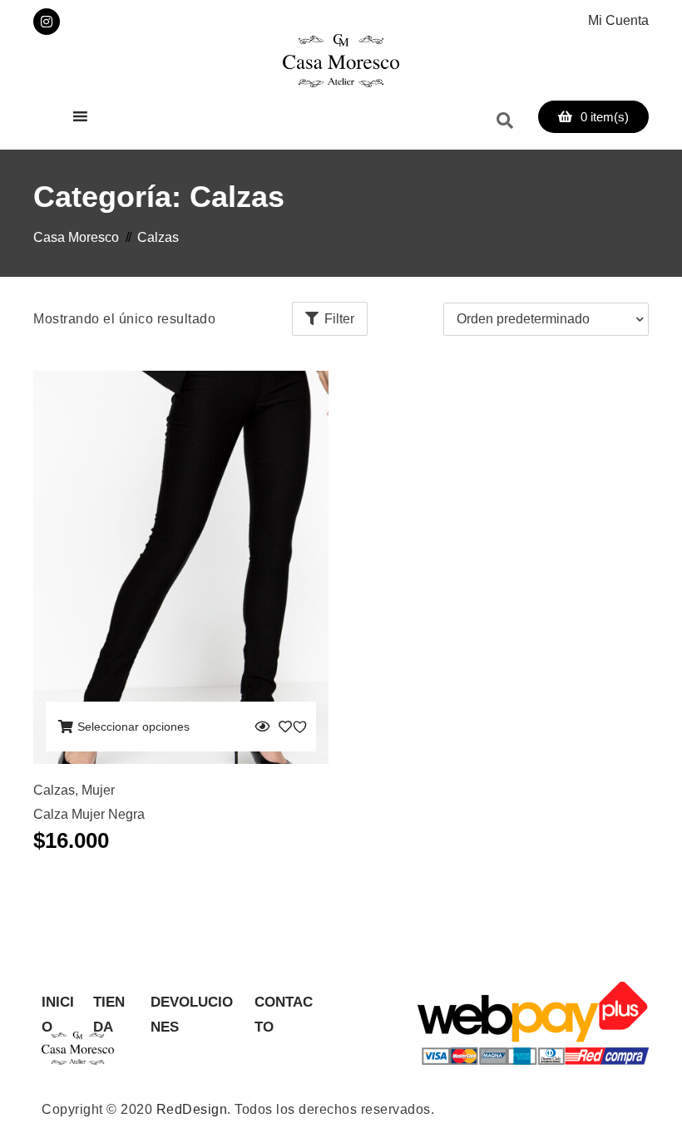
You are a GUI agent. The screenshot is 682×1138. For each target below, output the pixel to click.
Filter (339, 319)
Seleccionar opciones (133, 726)
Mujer (98, 790)
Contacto (284, 1004)
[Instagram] (46, 21)
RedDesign (192, 1109)
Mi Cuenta (618, 20)
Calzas (54, 790)
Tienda (109, 1004)
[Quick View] (262, 726)
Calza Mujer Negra (89, 814)
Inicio (58, 1004)
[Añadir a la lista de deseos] (295, 726)
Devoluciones (192, 1004)
